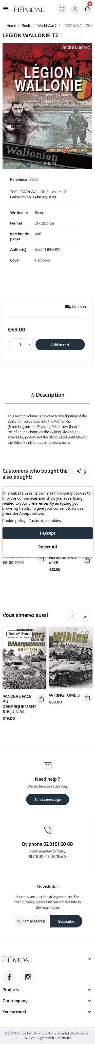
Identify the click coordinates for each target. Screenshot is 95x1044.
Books (26, 25)
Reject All (47, 547)
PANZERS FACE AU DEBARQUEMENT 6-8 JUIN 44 (19, 704)
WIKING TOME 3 (64, 695)
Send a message (47, 799)
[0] (87, 8)
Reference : (19, 179)
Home (11, 25)
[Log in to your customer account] (74, 9)
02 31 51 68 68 (58, 844)
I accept (47, 533)
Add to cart (60, 345)
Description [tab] (50, 394)
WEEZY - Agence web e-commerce (47, 1038)
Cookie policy (14, 520)
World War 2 (47, 25)
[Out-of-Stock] (24, 657)
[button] (62, 9)
